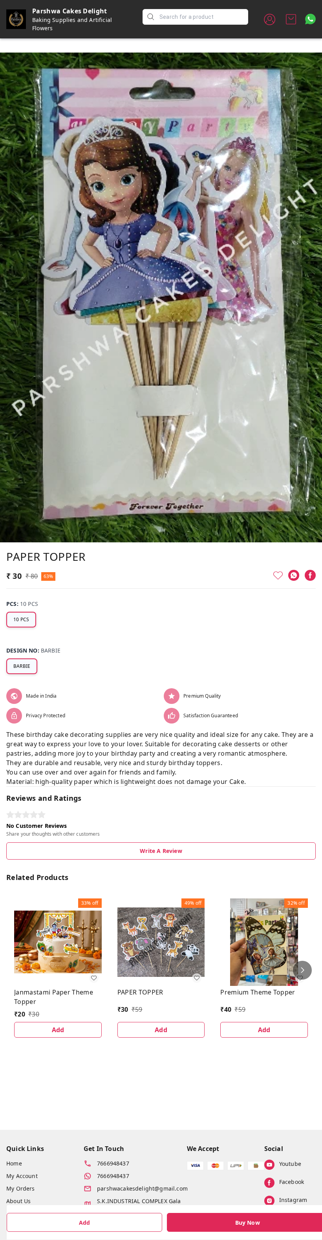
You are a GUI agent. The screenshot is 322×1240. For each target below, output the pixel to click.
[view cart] (291, 19)
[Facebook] (310, 575)
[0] (291, 19)
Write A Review (161, 851)
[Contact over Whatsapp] (310, 19)
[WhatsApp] (293, 575)
